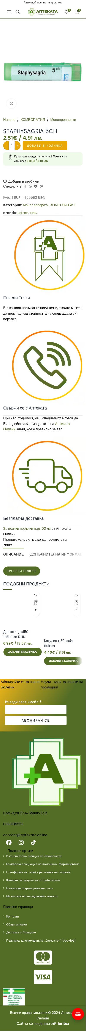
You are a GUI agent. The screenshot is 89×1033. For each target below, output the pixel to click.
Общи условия (16, 924)
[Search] (17, 12)
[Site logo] (43, 11)
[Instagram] (21, 842)
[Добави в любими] (36, 595)
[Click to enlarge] (11, 103)
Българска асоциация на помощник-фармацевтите (43, 864)
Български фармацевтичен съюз (29, 888)
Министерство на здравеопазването (31, 896)
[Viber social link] (41, 186)
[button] (22, 652)
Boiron (22, 212)
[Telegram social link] (35, 186)
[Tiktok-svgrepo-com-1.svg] (33, 842)
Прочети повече (22, 571)
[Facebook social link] (25, 186)
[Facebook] (8, 842)
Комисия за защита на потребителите (33, 880)
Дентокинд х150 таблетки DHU (15, 634)
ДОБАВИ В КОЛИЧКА (45, 145)
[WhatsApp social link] (30, 186)
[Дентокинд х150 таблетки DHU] (22, 608)
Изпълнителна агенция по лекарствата (34, 856)
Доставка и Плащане (21, 932)
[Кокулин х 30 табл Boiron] (63, 613)
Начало (9, 119)
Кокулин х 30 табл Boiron (58, 643)
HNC (33, 212)
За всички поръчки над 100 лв (27, 528)
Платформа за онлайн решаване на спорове (38, 872)
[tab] (13, 554)
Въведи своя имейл (23, 701)
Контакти (12, 916)
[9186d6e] (14, 996)
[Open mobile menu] (9, 12)
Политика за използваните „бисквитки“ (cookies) (41, 940)
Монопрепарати (63, 119)
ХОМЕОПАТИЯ (33, 119)
